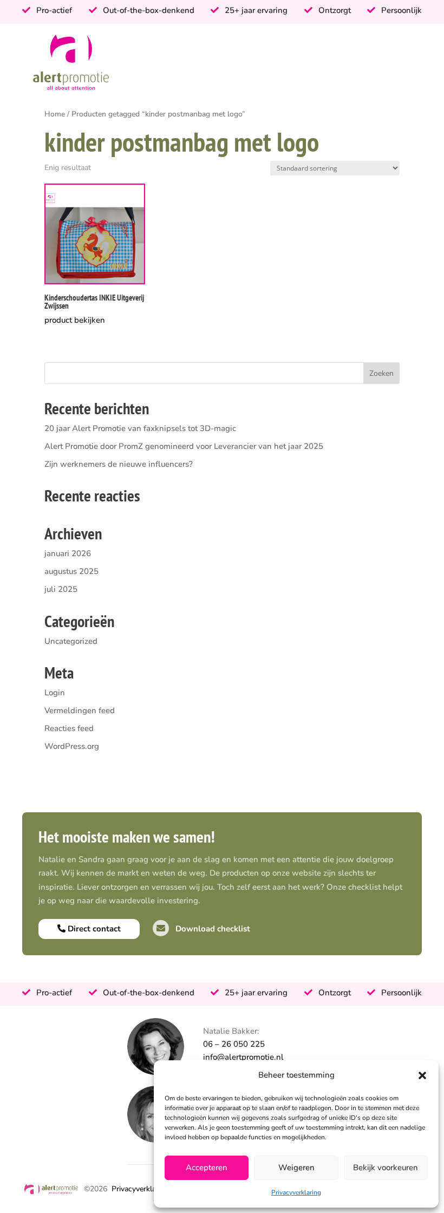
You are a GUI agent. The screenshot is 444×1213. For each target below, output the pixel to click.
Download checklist (211, 928)
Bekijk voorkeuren (385, 1167)
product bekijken (74, 320)
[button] (422, 1075)
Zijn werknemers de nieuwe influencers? (118, 464)
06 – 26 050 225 (234, 1044)
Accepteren (206, 1167)
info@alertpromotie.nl (243, 1057)
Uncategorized (70, 641)
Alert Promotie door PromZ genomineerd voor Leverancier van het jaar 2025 (183, 446)
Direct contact (93, 928)
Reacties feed (69, 728)
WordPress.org (71, 746)
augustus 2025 (71, 571)
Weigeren (296, 1167)
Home (54, 114)
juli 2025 (60, 589)
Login (54, 692)
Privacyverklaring (296, 1192)
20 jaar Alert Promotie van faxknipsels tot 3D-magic (140, 428)
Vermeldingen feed (79, 710)
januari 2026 (67, 553)
